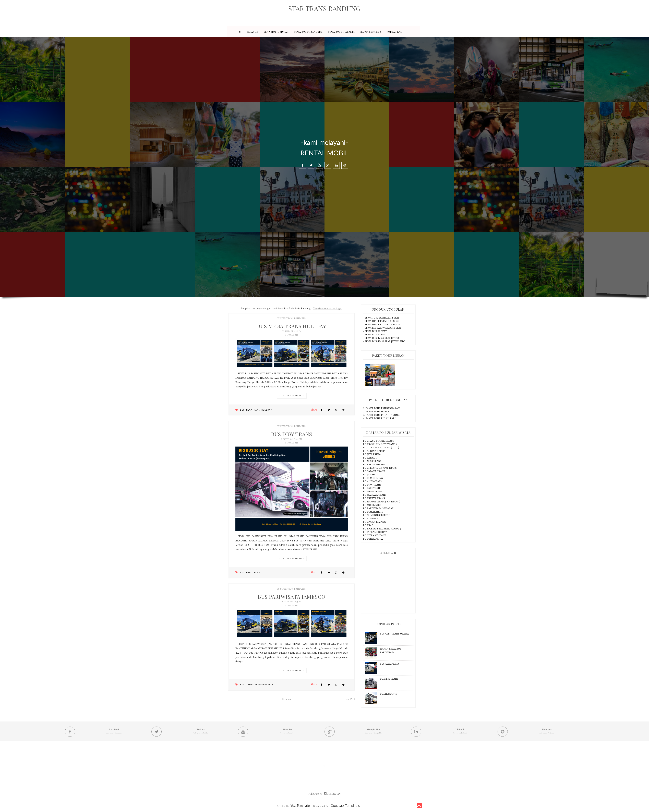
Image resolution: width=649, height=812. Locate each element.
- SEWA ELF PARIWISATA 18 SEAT (382, 327)
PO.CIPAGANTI (388, 693)
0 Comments (291, 335)
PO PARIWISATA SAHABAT (378, 508)
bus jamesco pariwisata (257, 684)
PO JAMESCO (370, 474)
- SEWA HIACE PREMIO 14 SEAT (381, 321)
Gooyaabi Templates (345, 805)
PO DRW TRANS (372, 484)
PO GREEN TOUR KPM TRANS (380, 467)
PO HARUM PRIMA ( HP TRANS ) (381, 501)
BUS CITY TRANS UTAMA (394, 633)
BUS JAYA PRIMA (389, 663)
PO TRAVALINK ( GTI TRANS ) (380, 444)
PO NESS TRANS (372, 461)
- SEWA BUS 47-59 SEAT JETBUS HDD (384, 341)
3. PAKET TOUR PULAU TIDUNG (381, 414)
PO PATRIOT (370, 457)
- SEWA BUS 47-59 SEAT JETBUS (381, 337)
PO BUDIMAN (371, 518)
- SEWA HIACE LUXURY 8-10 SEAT (382, 324)
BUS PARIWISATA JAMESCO (292, 596)
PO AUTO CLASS (372, 481)
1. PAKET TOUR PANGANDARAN (381, 408)
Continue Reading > (292, 395)
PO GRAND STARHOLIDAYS (378, 440)
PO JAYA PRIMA (372, 454)
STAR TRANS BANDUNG (324, 8)
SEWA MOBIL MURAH (276, 31)
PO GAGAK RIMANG (374, 521)
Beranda (286, 699)
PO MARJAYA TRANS (374, 494)
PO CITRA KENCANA (374, 535)
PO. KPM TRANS (389, 678)
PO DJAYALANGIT (373, 511)
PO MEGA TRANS (372, 491)
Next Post (350, 699)
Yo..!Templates (301, 805)
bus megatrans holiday (256, 410)
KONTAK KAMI (395, 31)
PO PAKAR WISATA (374, 464)
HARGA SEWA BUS (370, 31)
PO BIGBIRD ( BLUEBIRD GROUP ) (382, 528)
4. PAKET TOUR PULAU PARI (379, 418)
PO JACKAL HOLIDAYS (375, 532)
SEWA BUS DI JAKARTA (341, 31)
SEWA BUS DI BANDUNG (308, 31)
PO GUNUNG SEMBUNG (376, 515)
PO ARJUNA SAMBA (374, 450)
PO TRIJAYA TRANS (374, 498)
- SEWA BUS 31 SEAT (375, 331)
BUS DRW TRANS (291, 434)
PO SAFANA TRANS (374, 471)
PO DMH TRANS (372, 488)
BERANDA (252, 31)
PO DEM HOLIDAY (373, 477)
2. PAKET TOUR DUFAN (376, 411)
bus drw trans (250, 572)
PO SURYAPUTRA (373, 538)
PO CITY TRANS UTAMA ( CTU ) (381, 447)
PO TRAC (368, 525)
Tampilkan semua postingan (327, 308)
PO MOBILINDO (372, 504)
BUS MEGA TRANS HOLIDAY (291, 326)
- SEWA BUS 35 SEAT (375, 334)
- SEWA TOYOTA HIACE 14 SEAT (381, 317)
